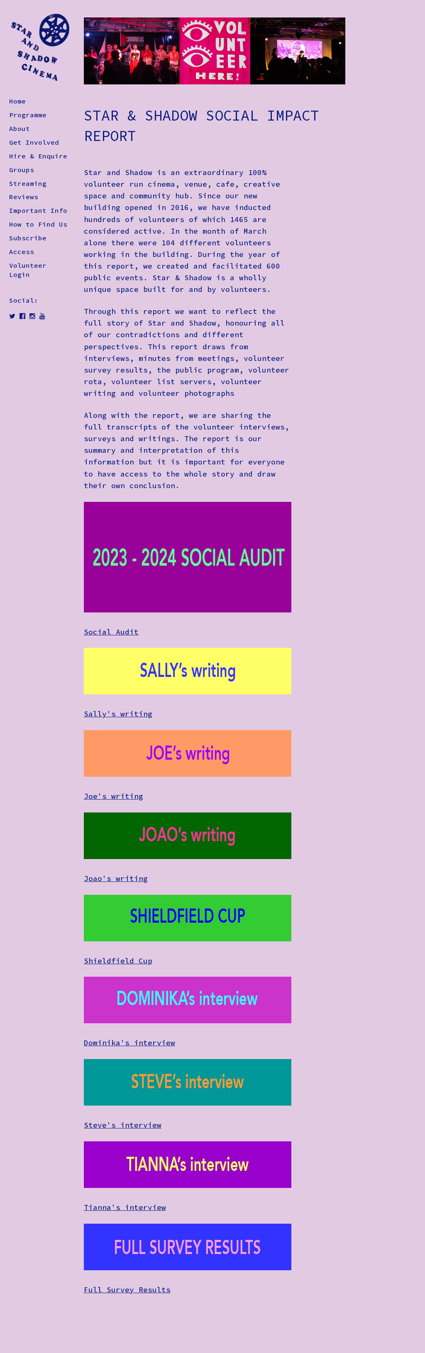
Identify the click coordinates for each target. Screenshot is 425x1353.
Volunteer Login (27, 270)
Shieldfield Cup (118, 960)
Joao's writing (116, 878)
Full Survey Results (127, 1289)
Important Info (38, 210)
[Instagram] (32, 316)
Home (17, 101)
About (19, 128)
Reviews (23, 197)
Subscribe (27, 238)
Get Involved (34, 142)
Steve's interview (122, 1125)
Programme (27, 115)
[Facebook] (22, 316)
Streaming (27, 183)
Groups (21, 169)
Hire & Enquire (38, 156)
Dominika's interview (129, 1042)
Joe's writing (113, 796)
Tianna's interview (125, 1207)
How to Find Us (38, 224)
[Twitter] (12, 316)
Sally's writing (118, 713)
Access (21, 251)
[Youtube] (42, 316)
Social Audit (111, 632)
